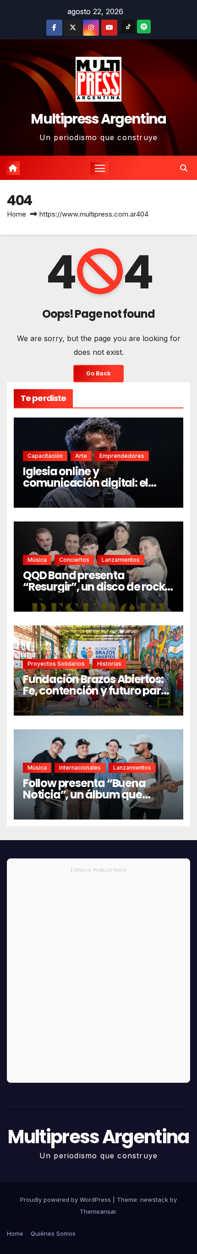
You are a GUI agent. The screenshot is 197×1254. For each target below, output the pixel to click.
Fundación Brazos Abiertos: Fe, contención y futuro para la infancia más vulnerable (95, 691)
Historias (109, 663)
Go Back (98, 373)
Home (16, 214)
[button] (183, 168)
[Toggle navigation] (100, 168)
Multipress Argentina (98, 119)
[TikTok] (128, 26)
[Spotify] (144, 26)
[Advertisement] (98, 979)
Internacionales (80, 767)
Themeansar (98, 1211)
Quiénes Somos (53, 1233)
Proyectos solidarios (56, 663)
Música (37, 559)
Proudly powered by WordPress (66, 1199)
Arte (81, 455)
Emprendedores (121, 455)
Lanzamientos (121, 559)
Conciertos (74, 559)
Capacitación (45, 455)
